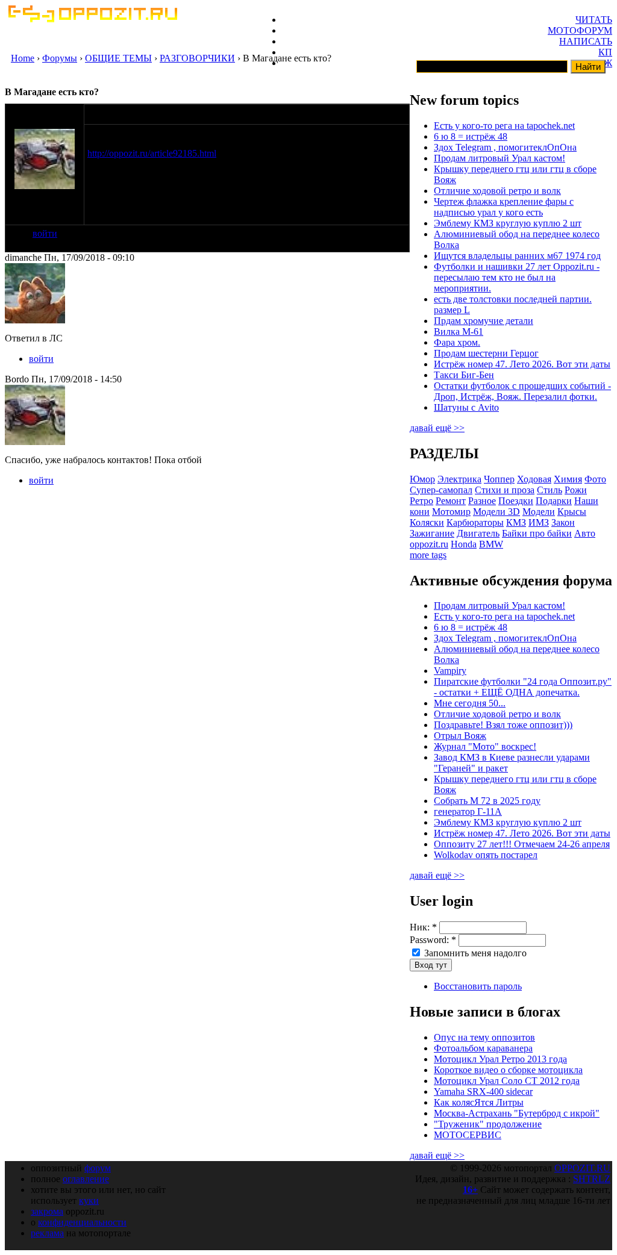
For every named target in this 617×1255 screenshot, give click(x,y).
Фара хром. (457, 342)
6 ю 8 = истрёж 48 (470, 136)
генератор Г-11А (468, 811)
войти (45, 233)
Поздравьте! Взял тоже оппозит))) (503, 725)
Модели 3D (496, 511)
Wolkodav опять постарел (485, 855)
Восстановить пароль (478, 986)
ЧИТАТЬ (593, 19)
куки (89, 1200)
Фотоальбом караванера (483, 1048)
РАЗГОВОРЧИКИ (197, 58)
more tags (428, 555)
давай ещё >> (437, 428)
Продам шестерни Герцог (486, 353)
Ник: (423, 927)
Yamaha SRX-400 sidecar (483, 1091)
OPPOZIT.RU (582, 1168)
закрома (47, 1211)
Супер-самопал (441, 490)
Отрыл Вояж (460, 735)
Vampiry (450, 670)
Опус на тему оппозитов (484, 1037)
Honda (464, 544)
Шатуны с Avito (466, 407)
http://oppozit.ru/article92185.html (151, 153)
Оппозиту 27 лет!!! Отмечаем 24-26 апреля (522, 844)
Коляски (427, 522)
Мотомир (451, 511)
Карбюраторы (475, 522)
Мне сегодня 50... (470, 703)
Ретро (421, 501)
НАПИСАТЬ (585, 41)
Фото (595, 479)
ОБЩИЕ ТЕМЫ (118, 58)
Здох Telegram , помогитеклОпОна (505, 147)
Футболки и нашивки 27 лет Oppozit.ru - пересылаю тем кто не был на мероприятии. (517, 277)
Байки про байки (537, 533)
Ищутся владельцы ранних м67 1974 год (517, 256)
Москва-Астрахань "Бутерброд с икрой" (517, 1113)
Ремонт (451, 501)
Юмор (422, 479)
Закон (563, 522)
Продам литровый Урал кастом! (499, 158)
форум (97, 1168)
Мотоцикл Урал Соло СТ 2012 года (507, 1081)
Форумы (59, 58)
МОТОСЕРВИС (467, 1135)
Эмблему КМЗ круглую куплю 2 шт (507, 223)
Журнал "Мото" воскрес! (485, 746)
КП (605, 52)
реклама (47, 1233)
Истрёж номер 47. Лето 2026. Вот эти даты (522, 364)
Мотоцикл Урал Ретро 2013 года (500, 1059)
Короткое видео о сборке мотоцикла (508, 1070)
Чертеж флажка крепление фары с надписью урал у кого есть (504, 206)
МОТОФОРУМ (580, 30)
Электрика (459, 479)
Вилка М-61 (458, 331)
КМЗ (516, 522)
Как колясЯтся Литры (479, 1102)
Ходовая (534, 479)
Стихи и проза (504, 490)
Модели (538, 511)
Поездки (515, 501)
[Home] (92, 19)
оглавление (86, 1179)
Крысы (571, 511)
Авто (584, 533)
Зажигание (432, 533)
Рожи (576, 490)
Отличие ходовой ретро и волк (497, 190)
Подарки (554, 501)
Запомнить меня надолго (474, 953)
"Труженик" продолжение (488, 1124)
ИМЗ (538, 522)
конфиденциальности (82, 1222)
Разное (482, 501)
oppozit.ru (429, 544)
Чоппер (499, 479)
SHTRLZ (591, 1179)
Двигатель (478, 533)
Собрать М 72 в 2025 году (487, 801)
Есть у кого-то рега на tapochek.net (504, 125)
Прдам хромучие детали (483, 321)
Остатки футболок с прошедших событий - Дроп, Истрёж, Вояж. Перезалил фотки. (522, 391)
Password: (433, 940)
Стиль (549, 490)
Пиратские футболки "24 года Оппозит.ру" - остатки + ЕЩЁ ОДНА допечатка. (523, 686)
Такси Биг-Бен (464, 375)
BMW (491, 544)
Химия (568, 479)
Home (22, 58)
